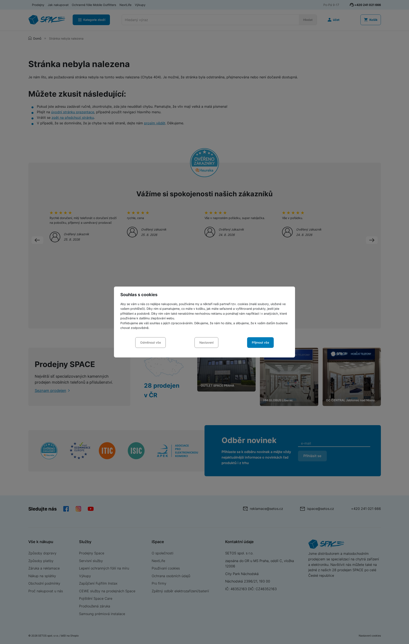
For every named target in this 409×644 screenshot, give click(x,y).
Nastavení (206, 342)
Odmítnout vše (150, 342)
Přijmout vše (260, 342)
